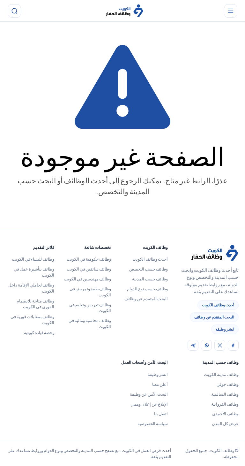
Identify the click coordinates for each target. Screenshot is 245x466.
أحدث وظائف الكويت (218, 304)
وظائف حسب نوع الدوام (147, 288)
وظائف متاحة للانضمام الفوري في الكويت (35, 303)
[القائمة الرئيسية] (230, 11)
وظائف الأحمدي (225, 413)
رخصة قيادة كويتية (39, 332)
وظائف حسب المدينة (150, 278)
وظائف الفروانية (225, 404)
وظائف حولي (228, 384)
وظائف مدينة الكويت (221, 374)
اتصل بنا (161, 413)
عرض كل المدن (225, 423)
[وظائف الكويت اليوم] (124, 11)
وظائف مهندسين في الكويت (87, 278)
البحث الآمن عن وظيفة (149, 394)
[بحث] (14, 11)
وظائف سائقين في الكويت (89, 268)
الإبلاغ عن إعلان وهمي (149, 404)
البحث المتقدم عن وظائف (214, 317)
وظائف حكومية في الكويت (89, 259)
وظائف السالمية (225, 394)
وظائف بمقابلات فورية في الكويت (32, 319)
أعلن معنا (160, 384)
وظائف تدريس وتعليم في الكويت (90, 307)
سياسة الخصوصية (152, 423)
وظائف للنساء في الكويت (33, 259)
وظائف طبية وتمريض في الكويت (90, 291)
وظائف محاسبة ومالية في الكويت (90, 323)
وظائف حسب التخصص (148, 268)
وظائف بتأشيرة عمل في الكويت (34, 272)
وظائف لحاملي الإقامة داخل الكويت (31, 288)
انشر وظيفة (225, 329)
